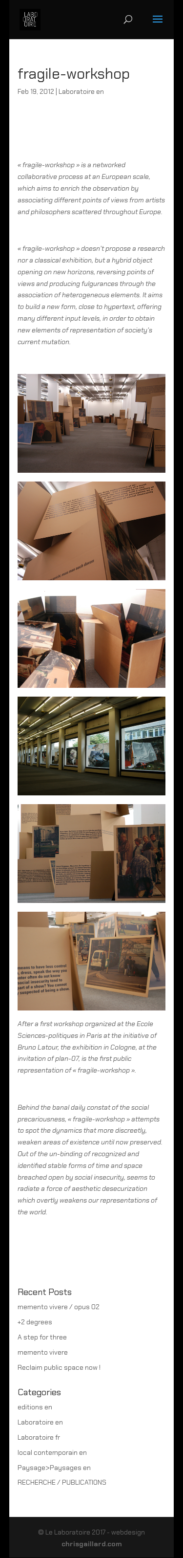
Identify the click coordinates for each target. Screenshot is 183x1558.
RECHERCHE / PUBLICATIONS (62, 1482)
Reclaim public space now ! (59, 1367)
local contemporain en (52, 1452)
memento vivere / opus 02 (59, 1306)
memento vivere (43, 1352)
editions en (35, 1407)
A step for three (42, 1337)
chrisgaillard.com (91, 1543)
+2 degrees (35, 1321)
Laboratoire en (81, 91)
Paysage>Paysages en (54, 1467)
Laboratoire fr (39, 1437)
